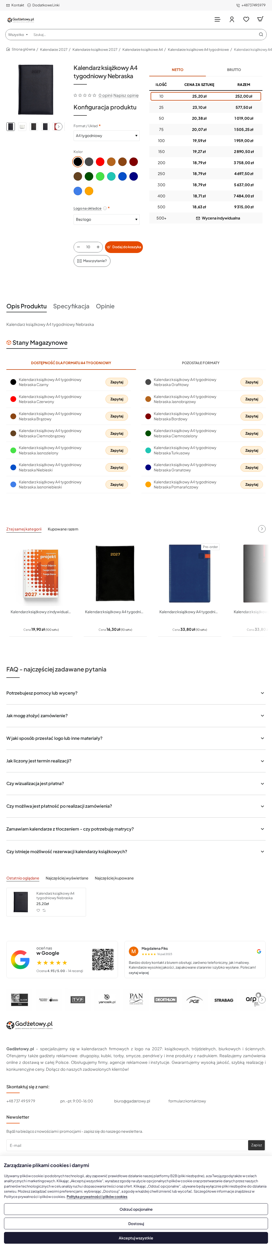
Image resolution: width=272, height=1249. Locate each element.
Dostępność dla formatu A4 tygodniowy (71, 363)
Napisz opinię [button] (126, 95)
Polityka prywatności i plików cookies (97, 1196)
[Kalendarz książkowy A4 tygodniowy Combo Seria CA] (189, 573)
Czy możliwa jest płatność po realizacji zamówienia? (59, 806)
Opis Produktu (26, 306)
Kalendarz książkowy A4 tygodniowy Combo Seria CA (189, 611)
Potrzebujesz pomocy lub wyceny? (42, 693)
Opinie (105, 306)
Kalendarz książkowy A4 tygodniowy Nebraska (55, 895)
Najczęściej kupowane (114, 877)
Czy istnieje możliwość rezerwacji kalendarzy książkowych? (66, 851)
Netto (177, 70)
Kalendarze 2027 (53, 49)
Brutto (234, 70)
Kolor (78, 152)
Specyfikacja (71, 306)
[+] (98, 247)
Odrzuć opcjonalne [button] (136, 1209)
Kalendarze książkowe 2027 (95, 49)
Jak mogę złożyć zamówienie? (37, 715)
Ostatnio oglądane (22, 877)
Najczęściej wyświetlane (67, 877)
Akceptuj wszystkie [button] (136, 1237)
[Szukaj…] (261, 34)
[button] (58, 126)
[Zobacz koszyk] (260, 19)
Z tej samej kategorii (23, 528)
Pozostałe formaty (201, 363)
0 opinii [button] (105, 95)
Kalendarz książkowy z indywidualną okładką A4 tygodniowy (41, 611)
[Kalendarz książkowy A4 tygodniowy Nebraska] (21, 902)
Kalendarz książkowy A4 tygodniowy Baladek (115, 611)
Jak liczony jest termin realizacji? (38, 760)
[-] (78, 247)
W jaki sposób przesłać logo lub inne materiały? (54, 738)
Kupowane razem (63, 528)
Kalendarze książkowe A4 (142, 49)
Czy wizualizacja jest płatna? (35, 783)
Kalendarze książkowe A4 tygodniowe (198, 49)
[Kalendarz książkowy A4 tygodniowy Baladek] (115, 573)
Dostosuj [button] (136, 1223)
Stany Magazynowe (39, 342)
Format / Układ (86, 126)
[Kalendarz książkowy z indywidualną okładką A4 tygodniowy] (40, 573)
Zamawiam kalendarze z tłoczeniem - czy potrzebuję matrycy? (70, 829)
